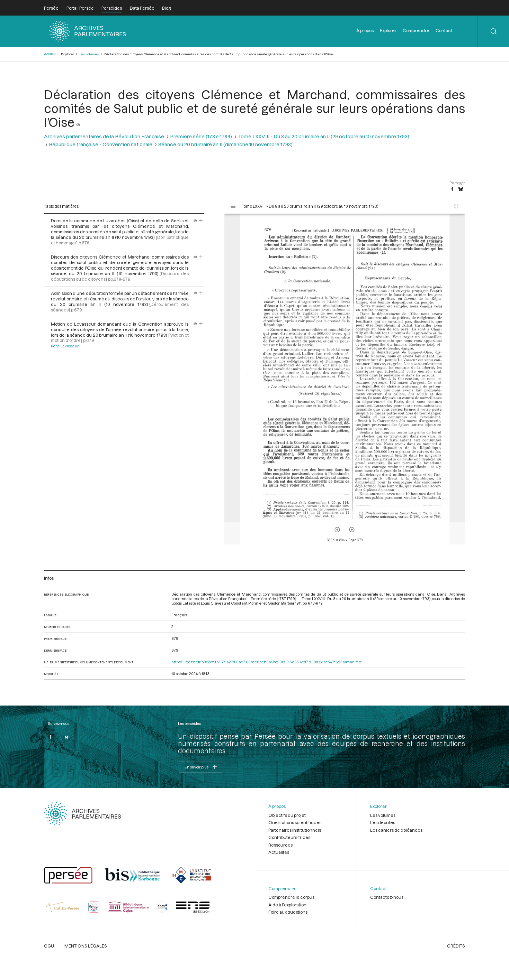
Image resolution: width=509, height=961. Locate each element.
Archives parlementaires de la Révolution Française (104, 136)
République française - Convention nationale (100, 144)
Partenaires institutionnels (294, 830)
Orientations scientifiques (294, 822)
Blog (166, 8)
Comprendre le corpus (291, 897)
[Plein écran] (456, 206)
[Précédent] (337, 529)
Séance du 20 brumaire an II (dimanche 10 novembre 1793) (225, 144)
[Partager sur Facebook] (452, 189)
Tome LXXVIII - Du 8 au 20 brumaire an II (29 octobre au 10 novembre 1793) (323, 136)
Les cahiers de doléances (396, 830)
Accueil (50, 54)
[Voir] (78, 122)
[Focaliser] (201, 220)
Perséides (111, 8)
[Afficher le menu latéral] (233, 206)
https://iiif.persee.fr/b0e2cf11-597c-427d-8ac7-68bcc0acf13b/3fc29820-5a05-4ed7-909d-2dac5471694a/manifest (266, 662)
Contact (444, 30)
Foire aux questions (287, 911)
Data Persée (142, 8)
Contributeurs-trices (289, 837)
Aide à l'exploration (287, 904)
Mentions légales (85, 945)
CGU (49, 945)
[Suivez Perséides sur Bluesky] (67, 737)
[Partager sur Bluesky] (460, 189)
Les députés (382, 822)
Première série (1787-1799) (201, 136)
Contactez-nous (386, 897)
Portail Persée (80, 8)
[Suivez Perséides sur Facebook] (50, 737)
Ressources (280, 844)
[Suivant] (352, 529)
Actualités (278, 852)
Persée (51, 8)
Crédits (456, 945)
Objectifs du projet (287, 815)
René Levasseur (65, 346)
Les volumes (89, 54)
